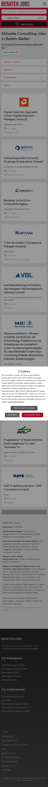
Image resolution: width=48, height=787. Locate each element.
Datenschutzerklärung (16, 402)
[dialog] (24, 393)
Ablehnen (12, 415)
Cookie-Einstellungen (24, 408)
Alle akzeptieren (32, 415)
